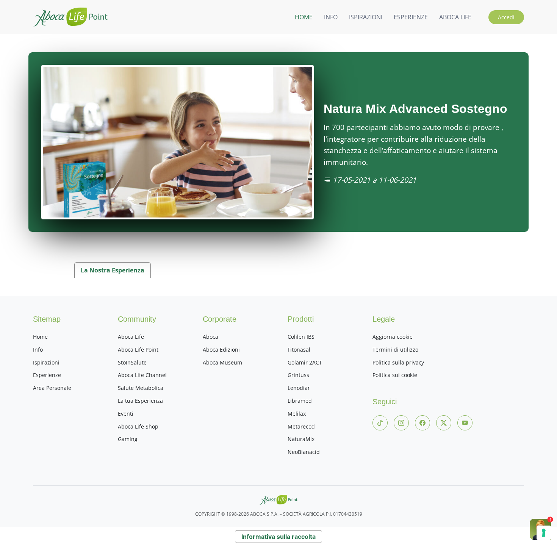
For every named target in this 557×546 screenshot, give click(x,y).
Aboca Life (131, 336)
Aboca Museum (222, 362)
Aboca (210, 336)
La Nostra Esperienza (112, 270)
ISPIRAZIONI (365, 17)
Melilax (297, 413)
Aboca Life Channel (142, 375)
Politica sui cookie (394, 375)
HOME (304, 17)
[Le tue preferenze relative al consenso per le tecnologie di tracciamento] (544, 533)
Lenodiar (299, 387)
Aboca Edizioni (221, 349)
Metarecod (301, 426)
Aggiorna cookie (392, 336)
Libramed (300, 400)
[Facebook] (422, 422)
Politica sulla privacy (398, 362)
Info (38, 349)
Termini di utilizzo (395, 349)
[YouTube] (465, 422)
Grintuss (298, 375)
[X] (443, 422)
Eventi (125, 413)
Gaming (128, 439)
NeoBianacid (304, 451)
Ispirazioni (46, 362)
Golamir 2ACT (305, 362)
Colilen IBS (301, 336)
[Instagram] (401, 422)
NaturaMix (301, 439)
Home (40, 336)
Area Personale (52, 387)
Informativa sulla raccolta (278, 536)
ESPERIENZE (411, 17)
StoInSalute (132, 362)
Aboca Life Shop (138, 426)
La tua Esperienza (140, 400)
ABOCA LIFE (455, 17)
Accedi (506, 17)
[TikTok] (380, 422)
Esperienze (47, 375)
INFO (331, 17)
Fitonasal (299, 349)
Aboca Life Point (138, 349)
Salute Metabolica (140, 387)
